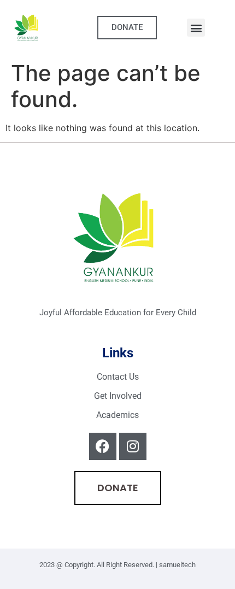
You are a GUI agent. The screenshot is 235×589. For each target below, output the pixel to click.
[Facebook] (102, 446)
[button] (196, 28)
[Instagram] (132, 446)
